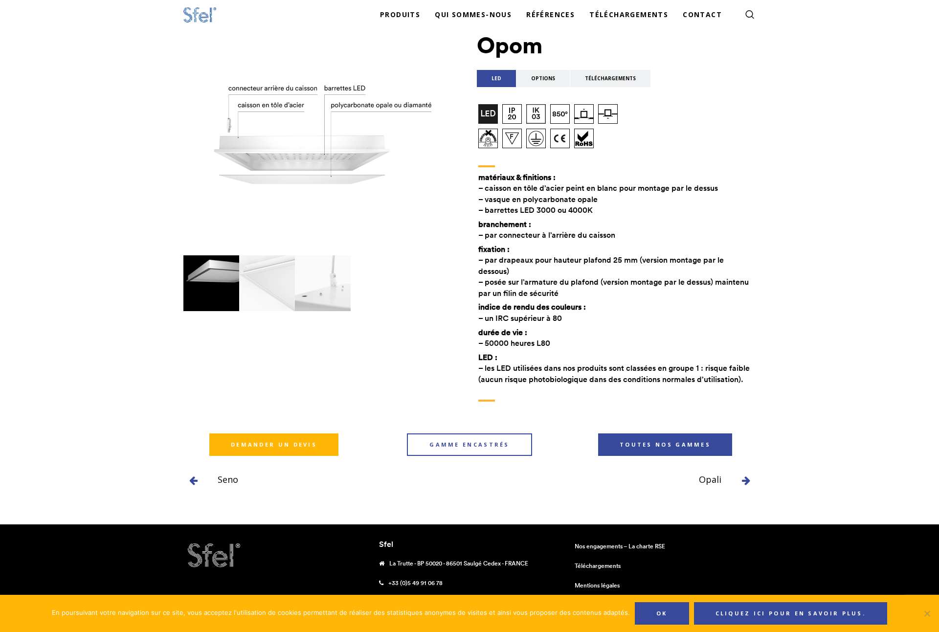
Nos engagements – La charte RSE (620, 546)
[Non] (927, 613)
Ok (662, 613)
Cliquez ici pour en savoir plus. (790, 613)
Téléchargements (598, 566)
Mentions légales (597, 585)
